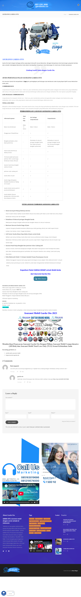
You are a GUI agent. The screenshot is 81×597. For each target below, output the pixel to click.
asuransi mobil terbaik (45, 528)
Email (29, 412)
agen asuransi (47, 518)
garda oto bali (32, 530)
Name (6, 412)
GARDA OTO (60, 459)
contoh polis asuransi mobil (13, 353)
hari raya (60, 465)
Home (65, 14)
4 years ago (12, 371)
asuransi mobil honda (34, 528)
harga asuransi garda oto (12, 355)
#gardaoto (31, 518)
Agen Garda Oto (33, 523)
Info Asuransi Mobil (60, 469)
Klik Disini (42, 278)
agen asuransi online (34, 521)
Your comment (9, 397)
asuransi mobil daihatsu (34, 525)
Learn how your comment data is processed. (38, 427)
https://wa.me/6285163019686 (61, 379)
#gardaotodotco (38, 518)
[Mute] (35, 502)
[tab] (57, 515)
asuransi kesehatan (60, 453)
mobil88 (48, 530)
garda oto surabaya (41, 530)
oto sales (31, 533)
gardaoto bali (60, 462)
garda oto (20, 376)
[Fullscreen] (37, 502)
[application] (20, 493)
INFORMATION (60, 472)
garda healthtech (60, 456)
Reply (23, 371)
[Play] (4, 502)
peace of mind (38, 533)
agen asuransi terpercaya (45, 521)
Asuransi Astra (41, 523)
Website (53, 412)
